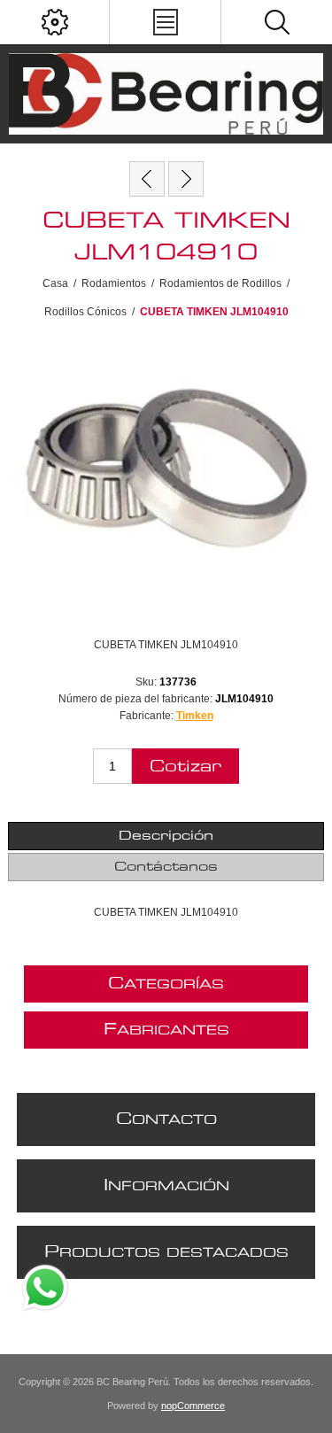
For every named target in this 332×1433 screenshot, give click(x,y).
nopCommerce (193, 1405)
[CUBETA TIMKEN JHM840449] (147, 179)
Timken (194, 715)
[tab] (165, 836)
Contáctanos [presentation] (166, 867)
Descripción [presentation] (166, 836)
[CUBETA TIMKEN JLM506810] (186, 179)
